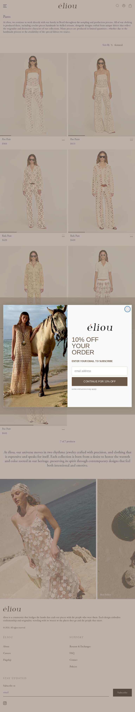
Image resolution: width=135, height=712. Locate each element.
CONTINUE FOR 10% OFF (99, 381)
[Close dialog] (127, 309)
